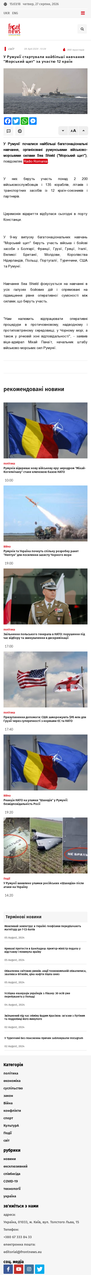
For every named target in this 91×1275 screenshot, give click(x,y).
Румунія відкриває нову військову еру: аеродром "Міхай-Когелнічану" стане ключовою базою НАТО (45, 470)
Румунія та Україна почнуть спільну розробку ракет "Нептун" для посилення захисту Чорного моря (41, 553)
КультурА (11, 1125)
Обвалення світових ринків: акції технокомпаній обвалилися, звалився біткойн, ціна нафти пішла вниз (45, 972)
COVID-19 (11, 1181)
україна (10, 1196)
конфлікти (12, 1111)
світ (7, 1140)
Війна (8, 1103)
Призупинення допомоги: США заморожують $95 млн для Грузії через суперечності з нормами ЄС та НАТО (45, 719)
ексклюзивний (16, 1166)
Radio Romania (35, 161)
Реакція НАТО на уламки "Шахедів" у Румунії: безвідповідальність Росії (36, 802)
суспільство (13, 1088)
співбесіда (12, 1174)
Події (8, 1133)
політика (11, 1073)
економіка (12, 1081)
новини (10, 1159)
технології (12, 1189)
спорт (8, 1118)
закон (8, 1096)
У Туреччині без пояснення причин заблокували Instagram (43, 1038)
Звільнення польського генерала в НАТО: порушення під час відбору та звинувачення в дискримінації (44, 636)
